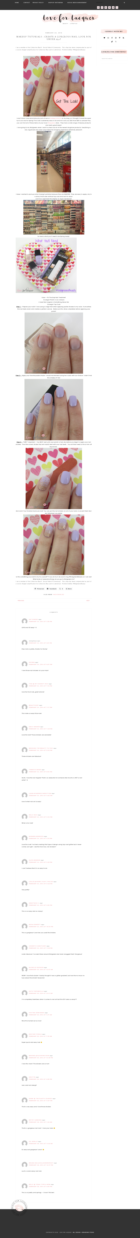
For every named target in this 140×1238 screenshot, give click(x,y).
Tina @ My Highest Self (38, 683)
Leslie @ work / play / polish (41, 881)
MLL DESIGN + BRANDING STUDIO (83, 1232)
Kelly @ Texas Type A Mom (39, 1184)
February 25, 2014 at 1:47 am (40, 1014)
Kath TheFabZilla (36, 991)
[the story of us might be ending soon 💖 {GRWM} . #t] (21, 1224)
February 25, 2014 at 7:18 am (40, 1036)
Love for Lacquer (70, 17)
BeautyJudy (34, 705)
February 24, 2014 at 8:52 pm (40, 771)
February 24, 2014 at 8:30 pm (40, 750)
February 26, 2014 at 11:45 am (41, 1143)
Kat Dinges (33, 619)
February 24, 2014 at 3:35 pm (40, 621)
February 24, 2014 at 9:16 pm (40, 838)
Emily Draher (34, 726)
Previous (21, 600)
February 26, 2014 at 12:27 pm (41, 1165)
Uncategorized (58, 594)
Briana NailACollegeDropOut (41, 1163)
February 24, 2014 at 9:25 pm (40, 862)
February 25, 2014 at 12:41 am (41, 993)
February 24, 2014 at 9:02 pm (40, 795)
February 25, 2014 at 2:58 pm (40, 1079)
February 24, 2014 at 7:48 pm (40, 729)
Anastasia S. (34, 903)
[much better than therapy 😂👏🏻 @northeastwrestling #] (7, 1224)
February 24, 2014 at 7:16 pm (40, 686)
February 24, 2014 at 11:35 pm (41, 948)
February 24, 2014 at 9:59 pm (40, 905)
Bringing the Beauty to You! (41, 748)
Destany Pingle (35, 1034)
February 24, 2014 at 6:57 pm (40, 664)
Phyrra (32, 662)
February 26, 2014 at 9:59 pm (40, 1186)
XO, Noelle (33, 1141)
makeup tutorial (55, 118)
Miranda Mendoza (36, 836)
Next (88, 600)
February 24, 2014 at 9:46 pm (40, 883)
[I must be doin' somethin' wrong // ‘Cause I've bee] (133, 1224)
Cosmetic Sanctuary (37, 946)
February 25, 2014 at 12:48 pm (41, 1057)
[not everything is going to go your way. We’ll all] (91, 1224)
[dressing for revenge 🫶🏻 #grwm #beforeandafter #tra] (63, 1224)
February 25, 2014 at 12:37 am (41, 969)
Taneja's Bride (35, 769)
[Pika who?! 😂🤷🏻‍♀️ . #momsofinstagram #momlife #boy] (35, 1224)
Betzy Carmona (35, 1120)
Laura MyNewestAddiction (40, 793)
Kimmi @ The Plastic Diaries (40, 1098)
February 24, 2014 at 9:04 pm (40, 817)
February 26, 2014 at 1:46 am (40, 1122)
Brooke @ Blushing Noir (39, 1055)
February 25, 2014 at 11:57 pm (40, 1100)
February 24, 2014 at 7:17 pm (40, 707)
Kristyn (32, 1077)
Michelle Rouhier (36, 967)
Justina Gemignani (36, 1012)
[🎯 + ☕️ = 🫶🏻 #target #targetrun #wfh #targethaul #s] (119, 1224)
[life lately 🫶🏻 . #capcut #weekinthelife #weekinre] (49, 1224)
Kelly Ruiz (33, 815)
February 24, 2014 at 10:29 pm (41, 926)
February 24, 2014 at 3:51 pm (40, 643)
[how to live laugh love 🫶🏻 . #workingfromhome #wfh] (77, 1224)
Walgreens (51, 123)
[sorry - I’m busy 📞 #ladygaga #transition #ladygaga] (105, 1224)
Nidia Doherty (35, 924)
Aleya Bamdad (34, 860)
